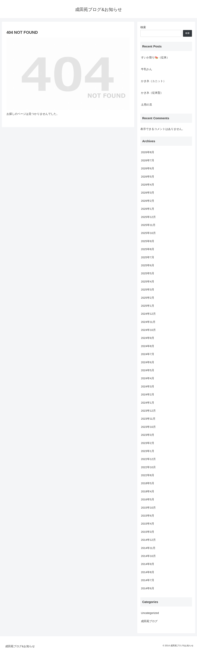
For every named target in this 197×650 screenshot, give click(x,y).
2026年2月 (147, 200)
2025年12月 (148, 216)
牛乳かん (146, 69)
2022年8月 (147, 475)
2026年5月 (147, 176)
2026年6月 (147, 168)
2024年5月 (147, 370)
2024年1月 (147, 402)
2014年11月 (148, 547)
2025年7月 (147, 257)
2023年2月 (147, 442)
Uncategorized (150, 613)
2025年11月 (148, 225)
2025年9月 (147, 241)
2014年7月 (147, 580)
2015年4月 (147, 523)
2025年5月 (147, 273)
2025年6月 (147, 265)
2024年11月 (148, 321)
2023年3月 (147, 434)
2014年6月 (147, 588)
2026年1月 (147, 208)
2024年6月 (147, 362)
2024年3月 (147, 386)
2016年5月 (147, 499)
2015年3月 (147, 531)
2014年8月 (147, 572)
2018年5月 (147, 483)
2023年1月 (147, 451)
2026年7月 (147, 160)
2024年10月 (148, 329)
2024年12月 (148, 313)
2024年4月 (147, 378)
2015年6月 (147, 515)
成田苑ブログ (149, 621)
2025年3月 (147, 289)
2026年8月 (147, 152)
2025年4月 (147, 281)
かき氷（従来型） (152, 92)
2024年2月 (147, 394)
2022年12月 (148, 459)
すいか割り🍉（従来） (155, 57)
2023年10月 (148, 426)
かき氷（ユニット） (153, 81)
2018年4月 (147, 491)
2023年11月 (148, 418)
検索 (143, 27)
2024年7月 (147, 354)
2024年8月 (147, 345)
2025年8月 (147, 249)
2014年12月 (148, 539)
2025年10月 (148, 233)
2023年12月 (148, 410)
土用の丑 (146, 104)
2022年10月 (148, 467)
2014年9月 (147, 564)
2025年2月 (147, 297)
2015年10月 (148, 507)
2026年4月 (147, 184)
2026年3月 (147, 192)
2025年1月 (147, 305)
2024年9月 (147, 337)
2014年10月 (148, 556)
